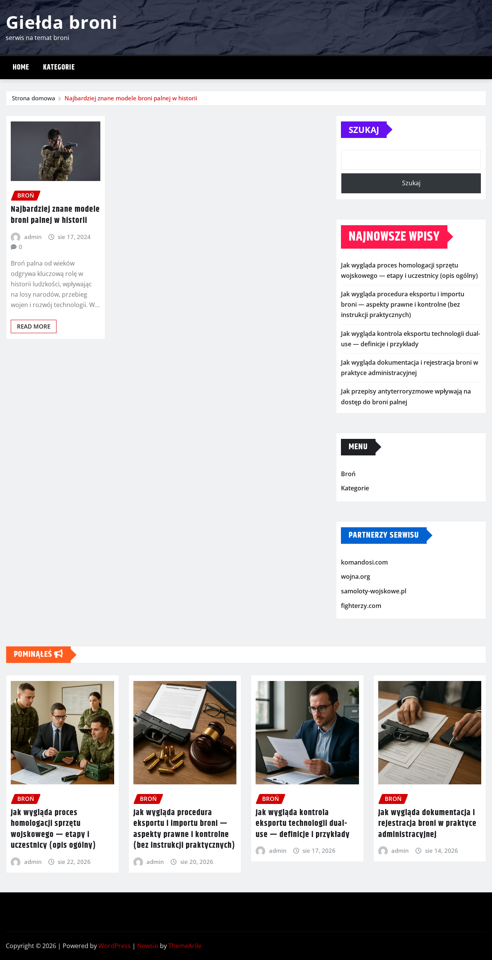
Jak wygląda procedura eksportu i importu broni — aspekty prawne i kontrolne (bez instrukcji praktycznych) (402, 304)
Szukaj (364, 129)
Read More (33, 326)
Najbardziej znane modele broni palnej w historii (131, 98)
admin (33, 237)
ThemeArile (184, 946)
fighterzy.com (361, 605)
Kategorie (59, 67)
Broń (348, 474)
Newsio (147, 946)
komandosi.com (364, 562)
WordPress (114, 946)
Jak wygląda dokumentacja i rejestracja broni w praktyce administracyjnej (427, 823)
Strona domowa (33, 98)
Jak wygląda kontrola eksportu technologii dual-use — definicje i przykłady (303, 823)
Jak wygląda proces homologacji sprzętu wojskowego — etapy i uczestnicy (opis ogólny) (53, 829)
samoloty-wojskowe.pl (373, 591)
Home (21, 67)
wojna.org (355, 577)
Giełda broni (62, 22)
